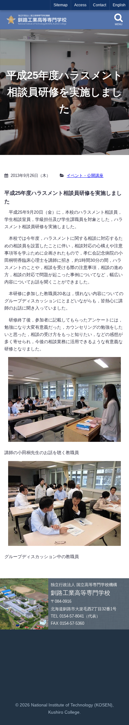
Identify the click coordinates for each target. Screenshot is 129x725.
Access (80, 5)
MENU (118, 24)
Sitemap (61, 5)
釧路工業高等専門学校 (38, 19)
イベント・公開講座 (85, 175)
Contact (99, 5)
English (119, 5)
